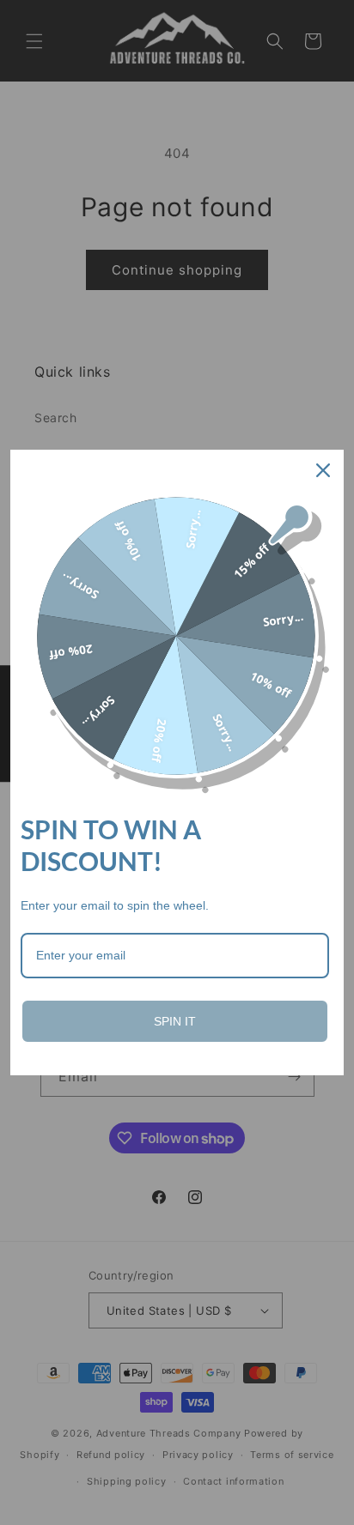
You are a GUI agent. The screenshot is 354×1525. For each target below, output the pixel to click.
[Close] (323, 470)
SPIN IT (175, 1021)
